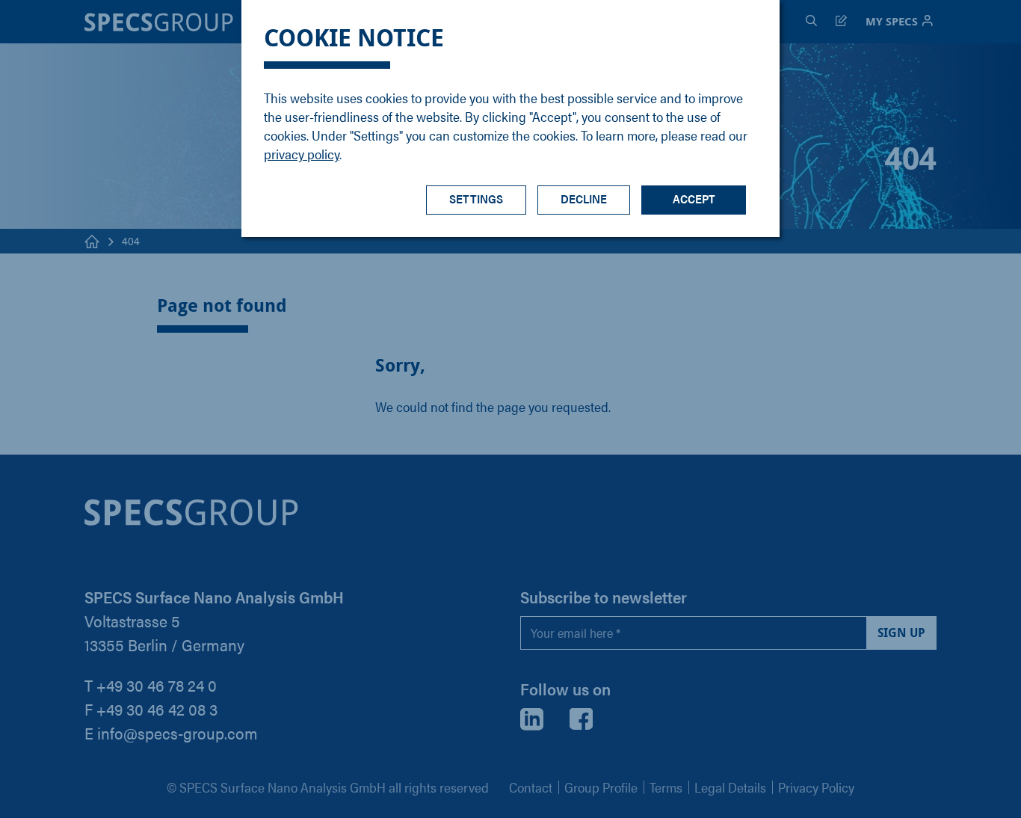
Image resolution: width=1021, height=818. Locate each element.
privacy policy (301, 153)
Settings (476, 198)
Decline (584, 198)
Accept (694, 198)
